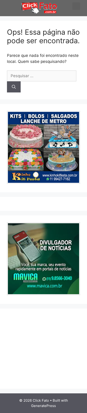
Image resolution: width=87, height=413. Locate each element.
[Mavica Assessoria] (43, 293)
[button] (5, 8)
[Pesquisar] (14, 86)
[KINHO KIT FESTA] (43, 182)
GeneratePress (43, 406)
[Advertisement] (46, 347)
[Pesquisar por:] (41, 75)
